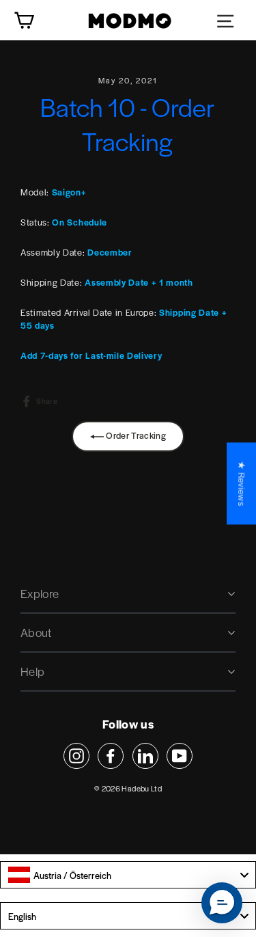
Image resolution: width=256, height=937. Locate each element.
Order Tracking (135, 435)
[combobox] (128, 874)
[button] (221, 902)
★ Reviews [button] (242, 483)
